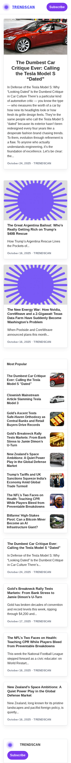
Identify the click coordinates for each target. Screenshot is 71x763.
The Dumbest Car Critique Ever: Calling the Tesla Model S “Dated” (35, 71)
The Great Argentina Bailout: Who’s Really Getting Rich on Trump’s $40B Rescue (35, 229)
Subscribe (57, 7)
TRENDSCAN (23, 7)
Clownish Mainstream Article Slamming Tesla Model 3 (24, 399)
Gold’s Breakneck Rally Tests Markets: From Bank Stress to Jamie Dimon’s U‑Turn (30, 593)
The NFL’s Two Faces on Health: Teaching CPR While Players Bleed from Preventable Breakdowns (34, 642)
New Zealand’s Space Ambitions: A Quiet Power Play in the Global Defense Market (34, 691)
